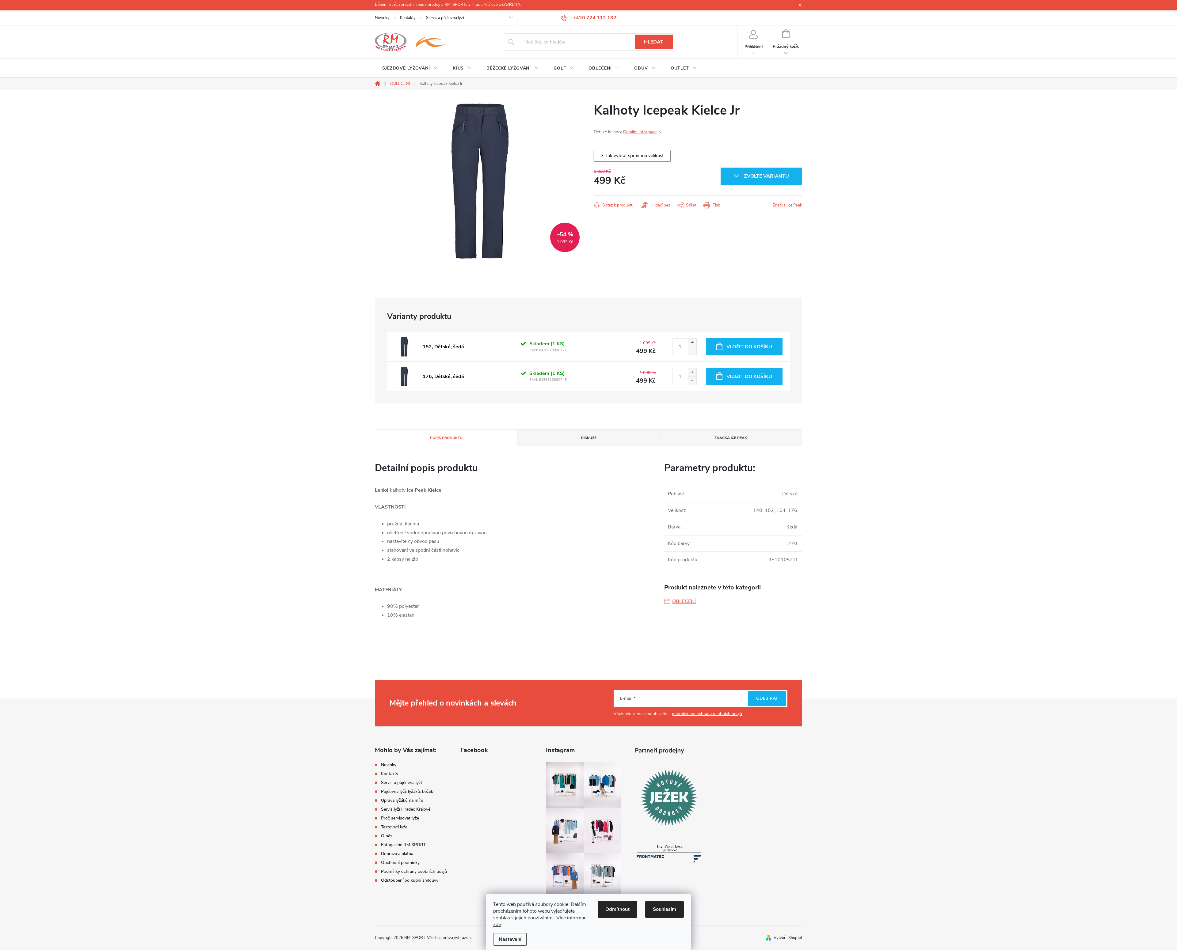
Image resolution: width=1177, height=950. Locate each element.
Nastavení (510, 939)
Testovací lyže (394, 827)
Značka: (787, 205)
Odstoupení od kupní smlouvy (409, 880)
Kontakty (408, 18)
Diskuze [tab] (588, 437)
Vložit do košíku (749, 346)
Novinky (382, 18)
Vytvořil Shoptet (788, 938)
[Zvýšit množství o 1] (692, 343)
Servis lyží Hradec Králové (405, 809)
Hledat (653, 42)
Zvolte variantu (766, 176)
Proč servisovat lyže (400, 818)
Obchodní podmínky (400, 862)
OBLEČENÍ (684, 601)
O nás (386, 836)
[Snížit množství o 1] (692, 351)
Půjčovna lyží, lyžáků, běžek (407, 791)
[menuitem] (410, 68)
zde (497, 924)
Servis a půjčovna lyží (445, 18)
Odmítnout (617, 909)
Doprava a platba (397, 854)
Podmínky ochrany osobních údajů (414, 871)
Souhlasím (664, 909)
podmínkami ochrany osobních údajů (707, 714)
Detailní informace (640, 132)
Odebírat (767, 698)
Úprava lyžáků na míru (402, 800)
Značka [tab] (730, 437)
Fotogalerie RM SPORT (403, 845)
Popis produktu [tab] (446, 437)
